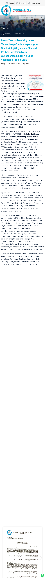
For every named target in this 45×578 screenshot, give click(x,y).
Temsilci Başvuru (35, 3)
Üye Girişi (11, 3)
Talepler (5, 28)
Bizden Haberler (18, 34)
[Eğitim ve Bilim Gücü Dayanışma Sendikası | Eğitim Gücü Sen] (16, 10)
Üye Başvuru (22, 3)
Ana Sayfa (8, 34)
